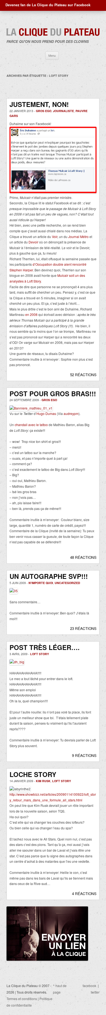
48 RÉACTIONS (83, 557)
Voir (54, 236)
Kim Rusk (43, 781)
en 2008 (31, 314)
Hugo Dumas (46, 413)
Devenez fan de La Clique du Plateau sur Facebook (48, 4)
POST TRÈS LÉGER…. (45, 647)
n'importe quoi (41, 583)
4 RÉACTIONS (84, 893)
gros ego (43, 111)
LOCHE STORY (33, 774)
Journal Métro (78, 236)
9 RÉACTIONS (84, 755)
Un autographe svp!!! (49, 576)
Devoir (33, 242)
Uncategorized (67, 583)
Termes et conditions (22, 998)
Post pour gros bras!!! (53, 393)
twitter (95, 992)
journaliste (63, 111)
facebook (89, 985)
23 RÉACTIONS (83, 628)
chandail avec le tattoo (31, 424)
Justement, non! (39, 104)
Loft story (39, 654)
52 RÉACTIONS (83, 374)
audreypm (71, 413)
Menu (52, 55)
